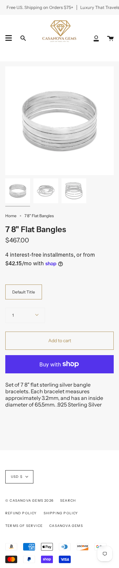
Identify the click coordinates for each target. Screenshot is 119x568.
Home (11, 215)
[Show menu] (8, 38)
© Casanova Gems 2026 (29, 500)
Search (68, 500)
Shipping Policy (61, 513)
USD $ (16, 476)
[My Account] (96, 38)
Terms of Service (24, 526)
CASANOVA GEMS (66, 526)
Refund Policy (21, 513)
